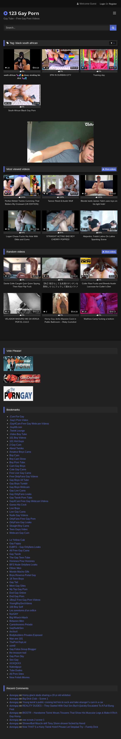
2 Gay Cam (15, 445)
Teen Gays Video (18, 529)
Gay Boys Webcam (19, 487)
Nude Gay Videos (18, 515)
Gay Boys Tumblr (18, 483)
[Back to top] (112, 730)
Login (102, 4)
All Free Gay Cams (19, 550)
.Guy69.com (15, 427)
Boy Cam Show (17, 459)
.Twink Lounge (17, 430)
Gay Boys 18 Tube (19, 480)
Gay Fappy (15, 543)
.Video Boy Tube (18, 434)
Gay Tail (13, 582)
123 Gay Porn (23, 13)
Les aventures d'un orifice (22, 610)
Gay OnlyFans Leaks (20, 494)
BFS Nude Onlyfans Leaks (23, 564)
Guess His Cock (17, 504)
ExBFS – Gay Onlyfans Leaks (25, 547)
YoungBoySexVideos (20, 603)
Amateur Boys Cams (20, 452)
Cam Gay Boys (17, 466)
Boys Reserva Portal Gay (22, 575)
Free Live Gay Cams (20, 473)
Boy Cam (14, 455)
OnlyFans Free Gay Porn (22, 519)
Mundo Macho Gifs (19, 571)
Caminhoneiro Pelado (20, 624)
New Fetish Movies (19, 677)
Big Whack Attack (18, 617)
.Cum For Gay (16, 416)
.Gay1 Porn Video (18, 420)
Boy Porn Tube (17, 462)
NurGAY (13, 614)
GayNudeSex (16, 628)
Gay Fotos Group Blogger (22, 649)
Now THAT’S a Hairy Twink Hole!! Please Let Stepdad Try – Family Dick (60, 727)
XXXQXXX (15, 663)
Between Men (16, 621)
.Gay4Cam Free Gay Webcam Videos (29, 423)
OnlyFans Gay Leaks (20, 522)
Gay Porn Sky (16, 656)
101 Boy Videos (17, 437)
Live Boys (14, 508)
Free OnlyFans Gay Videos (23, 476)
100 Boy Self (16, 607)
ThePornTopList (17, 642)
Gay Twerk (15, 554)
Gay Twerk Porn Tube (20, 497)
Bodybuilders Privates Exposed (25, 635)
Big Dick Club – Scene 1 (35, 698)
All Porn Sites (16, 674)
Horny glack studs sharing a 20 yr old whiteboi (46, 695)
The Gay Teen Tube (19, 557)
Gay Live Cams (17, 490)
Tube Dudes (15, 670)
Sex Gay (13, 660)
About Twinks (16, 448)
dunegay (14, 695)
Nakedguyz (15, 667)
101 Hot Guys (16, 441)
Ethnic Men (15, 568)
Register (113, 4)
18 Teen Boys (16, 578)
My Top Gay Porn (18, 589)
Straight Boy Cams (19, 526)
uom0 (12, 645)
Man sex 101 (16, 638)
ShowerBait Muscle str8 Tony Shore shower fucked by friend (53, 723)
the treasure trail (17, 652)
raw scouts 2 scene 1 (33, 720)
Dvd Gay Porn (16, 596)
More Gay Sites (17, 586)
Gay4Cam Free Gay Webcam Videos (28, 501)
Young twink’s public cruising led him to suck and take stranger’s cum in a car (62, 702)
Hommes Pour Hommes (22, 561)
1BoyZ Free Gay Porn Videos (24, 600)
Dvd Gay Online (17, 593)
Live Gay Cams (17, 511)
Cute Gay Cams (17, 469)
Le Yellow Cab (17, 540)
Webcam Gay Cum (19, 533)
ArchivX (13, 631)
